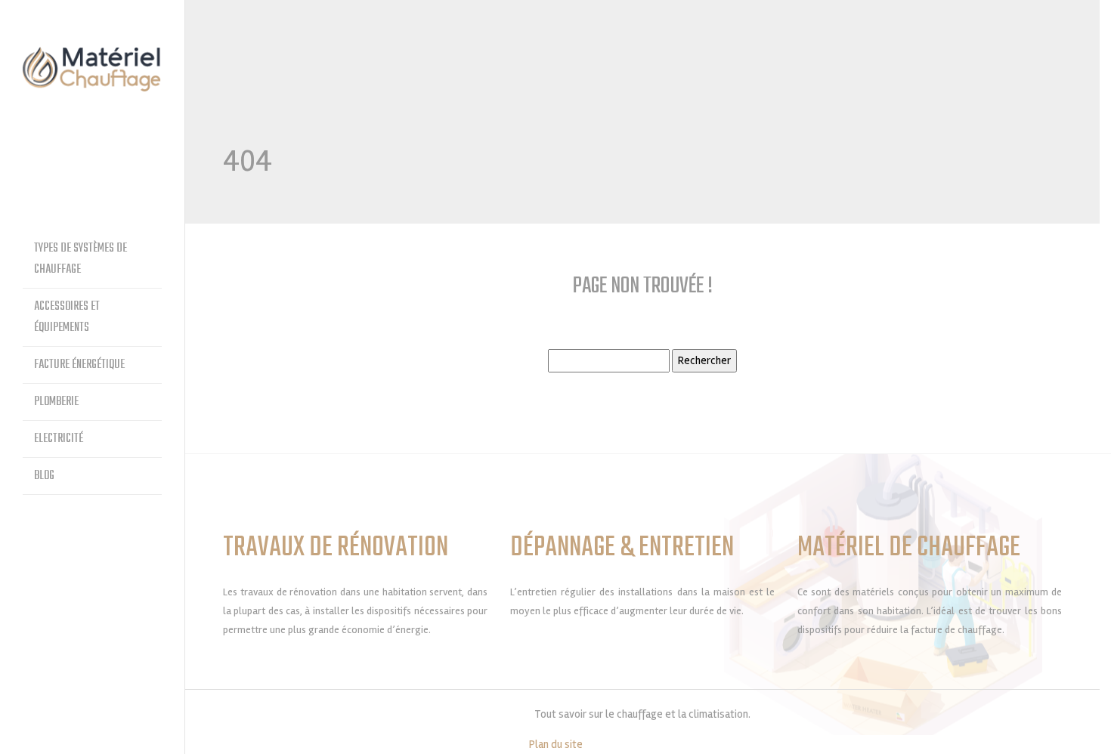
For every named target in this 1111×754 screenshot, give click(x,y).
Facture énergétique (79, 365)
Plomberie (56, 402)
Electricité (58, 439)
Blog (44, 476)
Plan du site (556, 744)
